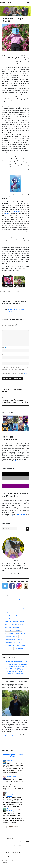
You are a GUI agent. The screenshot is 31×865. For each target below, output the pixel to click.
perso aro (15, 621)
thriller (11, 648)
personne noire (15, 211)
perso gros (16, 627)
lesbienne (5, 291)
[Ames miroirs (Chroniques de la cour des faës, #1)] (4, 762)
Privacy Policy (12, 860)
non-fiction (23, 618)
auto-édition (8, 603)
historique (8, 618)
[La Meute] (4, 810)
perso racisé (7, 293)
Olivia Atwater (9, 762)
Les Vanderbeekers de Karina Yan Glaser (17, 670)
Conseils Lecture (14, 290)
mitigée (7, 213)
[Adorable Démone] (4, 778)
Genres (7, 856)
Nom (4, 347)
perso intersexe (9, 630)
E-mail (4, 354)
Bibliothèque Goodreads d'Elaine (13, 756)
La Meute (8, 809)
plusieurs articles (20, 514)
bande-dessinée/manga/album (14, 606)
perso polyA (8, 642)
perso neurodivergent (11, 636)
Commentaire (6, 329)
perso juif (18, 630)
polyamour (16, 645)
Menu (28, 2)
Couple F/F (23, 609)
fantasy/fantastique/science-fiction (15, 615)
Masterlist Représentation (12, 852)
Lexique (7, 849)
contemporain (21, 290)
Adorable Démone (11, 777)
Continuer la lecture (20, 461)
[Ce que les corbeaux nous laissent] (4, 794)
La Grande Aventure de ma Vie (13, 842)
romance (23, 645)
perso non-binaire (10, 639)
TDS (6, 648)
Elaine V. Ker (5, 3)
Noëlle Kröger (9, 810)
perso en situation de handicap (14, 624)
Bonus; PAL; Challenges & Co (13, 845)
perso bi (14, 291)
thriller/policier (19, 648)
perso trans (8, 645)
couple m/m (8, 612)
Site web (5, 360)
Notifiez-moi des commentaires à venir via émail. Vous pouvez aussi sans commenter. (14, 373)
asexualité (18, 600)
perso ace (10, 291)
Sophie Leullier (9, 795)
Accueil (7, 834)
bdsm (7, 609)
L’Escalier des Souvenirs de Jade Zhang (16, 661)
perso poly (20, 639)
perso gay (8, 627)
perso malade (9, 633)
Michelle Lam (9, 778)
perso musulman (20, 633)
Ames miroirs (9, 760)
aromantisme (9, 600)
